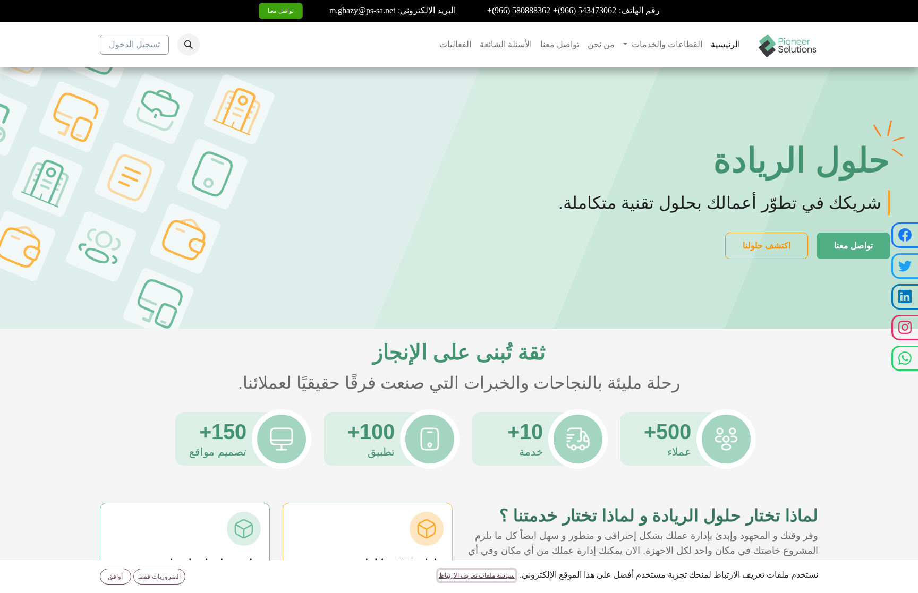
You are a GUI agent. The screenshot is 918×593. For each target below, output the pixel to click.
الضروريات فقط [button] (159, 576)
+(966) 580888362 (518, 10)
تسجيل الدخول (134, 44)
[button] (188, 44)
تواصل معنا (281, 10)
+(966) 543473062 (584, 10)
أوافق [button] (115, 576)
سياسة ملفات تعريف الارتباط (477, 575)
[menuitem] (725, 44)
